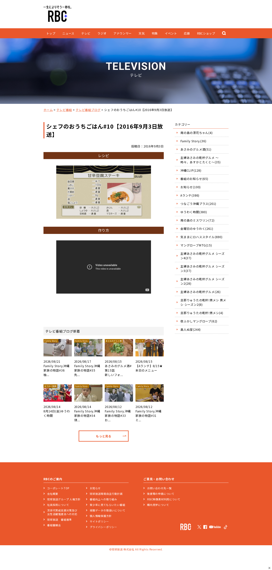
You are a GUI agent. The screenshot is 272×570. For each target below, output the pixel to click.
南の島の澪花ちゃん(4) (196, 132)
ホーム (48, 110)
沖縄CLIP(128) (191, 170)
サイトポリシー (99, 521)
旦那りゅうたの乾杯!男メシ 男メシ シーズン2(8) (203, 302)
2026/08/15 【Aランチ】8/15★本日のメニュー (149, 355)
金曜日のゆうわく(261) (196, 228)
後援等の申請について (160, 494)
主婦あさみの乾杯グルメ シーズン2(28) (202, 281)
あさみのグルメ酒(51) (195, 149)
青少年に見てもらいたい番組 (107, 505)
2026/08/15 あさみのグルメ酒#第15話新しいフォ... (118, 358)
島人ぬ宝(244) (190, 329)
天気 (142, 33)
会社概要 (52, 494)
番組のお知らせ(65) (194, 178)
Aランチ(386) (189, 195)
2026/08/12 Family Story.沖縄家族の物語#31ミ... (148, 403)
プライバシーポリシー (103, 527)
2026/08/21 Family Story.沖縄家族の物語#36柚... (56, 358)
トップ (50, 33)
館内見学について (158, 505)
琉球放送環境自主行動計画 (106, 494)
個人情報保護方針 (101, 516)
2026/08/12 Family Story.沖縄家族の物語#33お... (118, 403)
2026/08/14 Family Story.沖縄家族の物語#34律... (87, 403)
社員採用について (58, 505)
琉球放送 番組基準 (59, 519)
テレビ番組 (64, 110)
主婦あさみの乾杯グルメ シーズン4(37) (202, 255)
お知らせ (95, 488)
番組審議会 (54, 525)
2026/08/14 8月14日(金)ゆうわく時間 (56, 401)
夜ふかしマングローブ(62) (198, 321)
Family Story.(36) (193, 141)
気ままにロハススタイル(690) (201, 237)
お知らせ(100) (190, 187)
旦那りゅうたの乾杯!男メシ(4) (201, 313)
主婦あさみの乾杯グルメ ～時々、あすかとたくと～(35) (200, 159)
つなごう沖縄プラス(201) (198, 203)
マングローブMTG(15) (196, 245)
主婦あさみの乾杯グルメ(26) (200, 292)
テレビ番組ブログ (88, 110)
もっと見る (103, 436)
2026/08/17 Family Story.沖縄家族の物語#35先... (87, 358)
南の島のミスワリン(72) (197, 220)
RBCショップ (206, 33)
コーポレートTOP (58, 488)
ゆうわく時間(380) (193, 212)
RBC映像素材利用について (163, 499)
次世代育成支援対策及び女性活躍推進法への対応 (62, 512)
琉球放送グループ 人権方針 (63, 499)
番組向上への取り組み (103, 499)
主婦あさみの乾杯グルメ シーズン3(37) (202, 268)
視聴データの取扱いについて (107, 510)
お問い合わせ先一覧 (159, 488)
